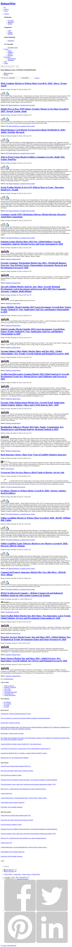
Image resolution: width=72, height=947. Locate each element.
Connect (10, 32)
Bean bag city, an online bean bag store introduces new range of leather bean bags (23, 789)
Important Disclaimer (22, 879)
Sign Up (6, 9)
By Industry (7, 702)
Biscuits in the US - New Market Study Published (14, 757)
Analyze (10, 54)
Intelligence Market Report (13, 259)
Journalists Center (13, 47)
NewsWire (11, 20)
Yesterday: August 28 (10, 687)
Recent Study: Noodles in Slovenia (10, 722)
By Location (7, 703)
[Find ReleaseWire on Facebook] (20, 910)
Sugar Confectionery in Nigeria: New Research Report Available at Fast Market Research (25, 718)
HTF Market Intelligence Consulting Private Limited (20, 105)
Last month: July (8, 693)
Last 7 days (7, 689)
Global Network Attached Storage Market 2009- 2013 (16, 766)
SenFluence (11, 40)
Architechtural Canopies (12, 612)
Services (6, 14)
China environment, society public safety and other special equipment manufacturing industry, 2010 (28, 784)
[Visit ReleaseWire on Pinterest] (20, 942)
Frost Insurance (10, 468)
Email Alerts (9, 73)
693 (10, 679)
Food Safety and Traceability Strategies (11, 807)
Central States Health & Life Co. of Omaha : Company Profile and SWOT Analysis (24, 753)
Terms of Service (27, 874)
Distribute (10, 52)
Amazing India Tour (6, 793)
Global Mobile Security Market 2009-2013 (12, 802)
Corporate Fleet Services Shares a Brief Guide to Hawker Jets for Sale (32, 472)
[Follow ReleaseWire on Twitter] (52, 910)
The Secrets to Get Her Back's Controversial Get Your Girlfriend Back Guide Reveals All (25, 748)
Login (6, 11)
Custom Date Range (9, 695)
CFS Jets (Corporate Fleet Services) (15, 487)
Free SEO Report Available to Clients (11, 775)
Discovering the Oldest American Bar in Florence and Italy (17, 770)
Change (37, 78)
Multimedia (11, 60)
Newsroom (7, 57)
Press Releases (12, 58)
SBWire (10, 24)
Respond (10, 55)
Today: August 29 (9, 686)
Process (6, 49)
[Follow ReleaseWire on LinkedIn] (52, 942)
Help (5, 61)
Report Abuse (36, 874)
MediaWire (11, 22)
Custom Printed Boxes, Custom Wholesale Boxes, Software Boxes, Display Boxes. (24, 798)
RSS (7, 75)
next (12, 679)
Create (9, 50)
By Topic (6, 705)
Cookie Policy (17, 874)
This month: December (10, 692)
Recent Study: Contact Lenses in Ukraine (12, 733)
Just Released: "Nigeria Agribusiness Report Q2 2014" (16, 713)
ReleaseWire (8, 3)
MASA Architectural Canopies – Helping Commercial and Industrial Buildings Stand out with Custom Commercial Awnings (32, 594)
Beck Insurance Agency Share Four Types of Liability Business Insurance (34, 454)
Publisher (10, 34)
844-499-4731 (10, 870)
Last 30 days (7, 690)
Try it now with (8, 945)
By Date (6, 707)
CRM (9, 30)
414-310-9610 (10, 871)
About (6, 63)
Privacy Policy (8, 874)
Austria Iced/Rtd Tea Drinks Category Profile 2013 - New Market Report (21, 744)
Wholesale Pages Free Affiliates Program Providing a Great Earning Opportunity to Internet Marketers (29, 780)
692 (8, 679)
